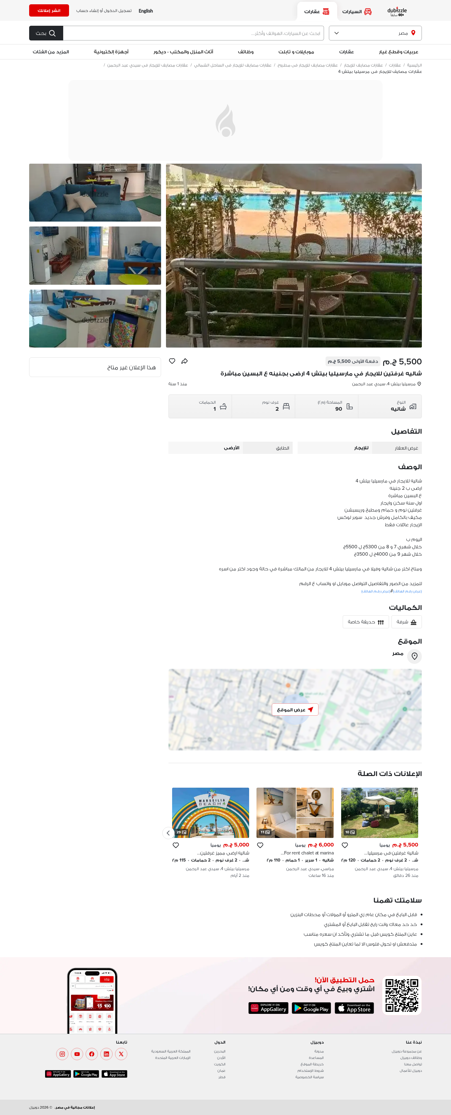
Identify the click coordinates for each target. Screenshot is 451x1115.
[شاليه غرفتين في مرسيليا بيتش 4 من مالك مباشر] (379, 833)
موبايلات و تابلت (296, 51)
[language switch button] (146, 10)
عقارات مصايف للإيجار (363, 65)
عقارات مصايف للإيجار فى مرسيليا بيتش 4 (380, 71)
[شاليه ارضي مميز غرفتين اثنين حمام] (210, 833)
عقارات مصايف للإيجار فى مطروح (308, 65)
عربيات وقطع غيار (398, 51)
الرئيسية (414, 65)
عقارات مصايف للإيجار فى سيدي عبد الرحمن (147, 65)
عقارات (395, 65)
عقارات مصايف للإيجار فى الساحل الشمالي (233, 65)
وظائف (245, 51)
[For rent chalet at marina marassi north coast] (295, 833)
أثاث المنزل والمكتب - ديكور (183, 51)
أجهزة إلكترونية (111, 51)
